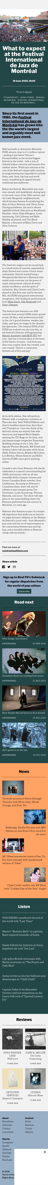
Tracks (28, 1128)
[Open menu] (45, 13)
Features (29, 1125)
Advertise (7, 1125)
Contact (6, 1128)
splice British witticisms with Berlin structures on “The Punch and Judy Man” (23, 962)
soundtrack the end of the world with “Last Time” (22, 919)
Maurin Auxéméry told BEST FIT (19, 335)
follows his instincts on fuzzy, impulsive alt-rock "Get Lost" (22, 947)
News (28, 1121)
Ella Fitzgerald (28, 301)
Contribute (7, 1132)
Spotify (5, 1146)
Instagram (7, 1142)
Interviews (9, 643)
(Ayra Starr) (27, 97)
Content (29, 1118)
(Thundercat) (11, 97)
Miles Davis (14, 301)
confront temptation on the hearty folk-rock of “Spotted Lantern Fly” (22, 995)
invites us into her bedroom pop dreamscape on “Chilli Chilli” (24, 977)
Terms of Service (10, 1174)
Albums (29, 1132)
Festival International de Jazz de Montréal (21, 121)
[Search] (3, 13)
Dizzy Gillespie (10, 304)
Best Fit (28, 92)
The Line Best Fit (24, 13)
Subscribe (24, 591)
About (5, 1118)
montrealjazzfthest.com (15, 550)
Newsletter (7, 1121)
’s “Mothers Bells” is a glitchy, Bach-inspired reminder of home (22, 933)
